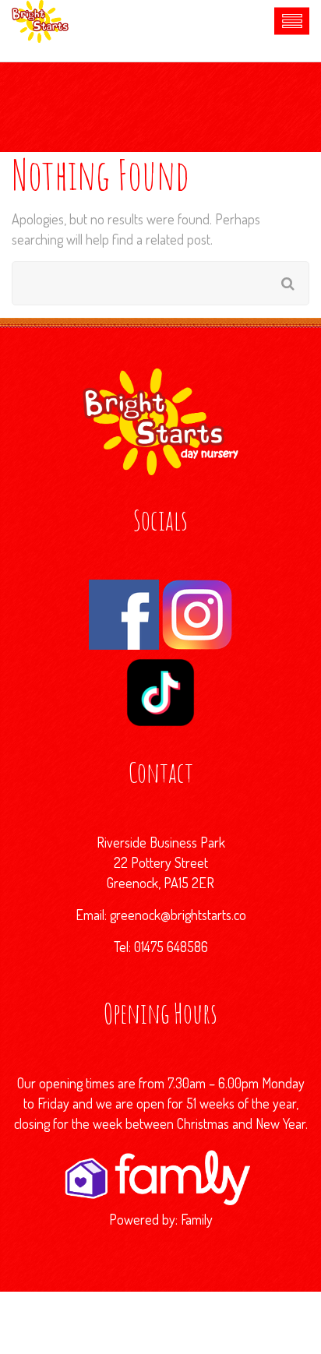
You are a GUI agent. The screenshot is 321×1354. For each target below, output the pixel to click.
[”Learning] (161, 1174)
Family (197, 1219)
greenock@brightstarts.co (178, 914)
